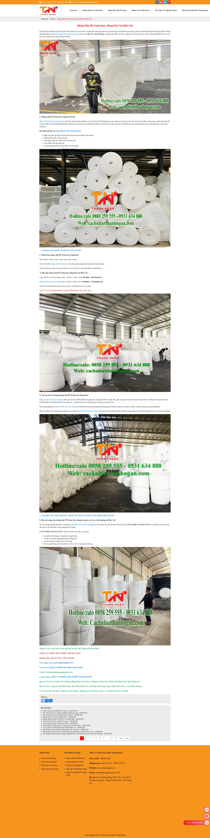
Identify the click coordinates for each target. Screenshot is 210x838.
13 (112, 738)
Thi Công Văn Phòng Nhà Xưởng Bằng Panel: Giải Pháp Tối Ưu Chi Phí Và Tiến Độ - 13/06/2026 (77, 734)
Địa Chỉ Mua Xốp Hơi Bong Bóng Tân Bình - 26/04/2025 (63, 715)
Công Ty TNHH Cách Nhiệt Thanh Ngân (66, 667)
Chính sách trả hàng (48, 758)
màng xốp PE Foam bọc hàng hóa (66, 34)
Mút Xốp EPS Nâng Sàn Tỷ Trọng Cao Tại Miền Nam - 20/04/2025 (66, 725)
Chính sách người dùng (49, 769)
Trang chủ (73, 10)
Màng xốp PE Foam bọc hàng (61, 264)
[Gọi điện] (207, 822)
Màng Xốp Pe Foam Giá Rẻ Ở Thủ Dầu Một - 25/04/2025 (63, 719)
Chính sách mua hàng (49, 765)
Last (127, 738)
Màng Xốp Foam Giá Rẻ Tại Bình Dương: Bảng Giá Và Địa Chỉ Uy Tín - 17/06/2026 (72, 732)
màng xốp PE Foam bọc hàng (81, 525)
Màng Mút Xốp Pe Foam (117, 10)
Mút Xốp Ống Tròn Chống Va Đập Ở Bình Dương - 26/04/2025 (65, 713)
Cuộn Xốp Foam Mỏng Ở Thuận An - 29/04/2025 (60, 711)
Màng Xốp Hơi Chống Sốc (93, 10)
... (107, 738)
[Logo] (48, 7)
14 (116, 738)
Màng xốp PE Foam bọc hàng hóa (51, 121)
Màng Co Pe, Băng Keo (141, 10)
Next (121, 738)
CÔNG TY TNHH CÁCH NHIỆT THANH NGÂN (71, 677)
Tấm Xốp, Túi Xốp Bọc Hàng (166, 10)
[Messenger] (207, 816)
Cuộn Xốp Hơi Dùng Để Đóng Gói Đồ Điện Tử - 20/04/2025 (64, 727)
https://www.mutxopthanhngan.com (58, 663)
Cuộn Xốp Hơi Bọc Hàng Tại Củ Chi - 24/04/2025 (60, 723)
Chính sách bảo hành (48, 762)
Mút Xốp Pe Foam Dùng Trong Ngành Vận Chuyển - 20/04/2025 (65, 729)
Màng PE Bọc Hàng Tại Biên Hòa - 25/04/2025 (59, 717)
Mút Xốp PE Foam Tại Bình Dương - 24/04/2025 (60, 721)
